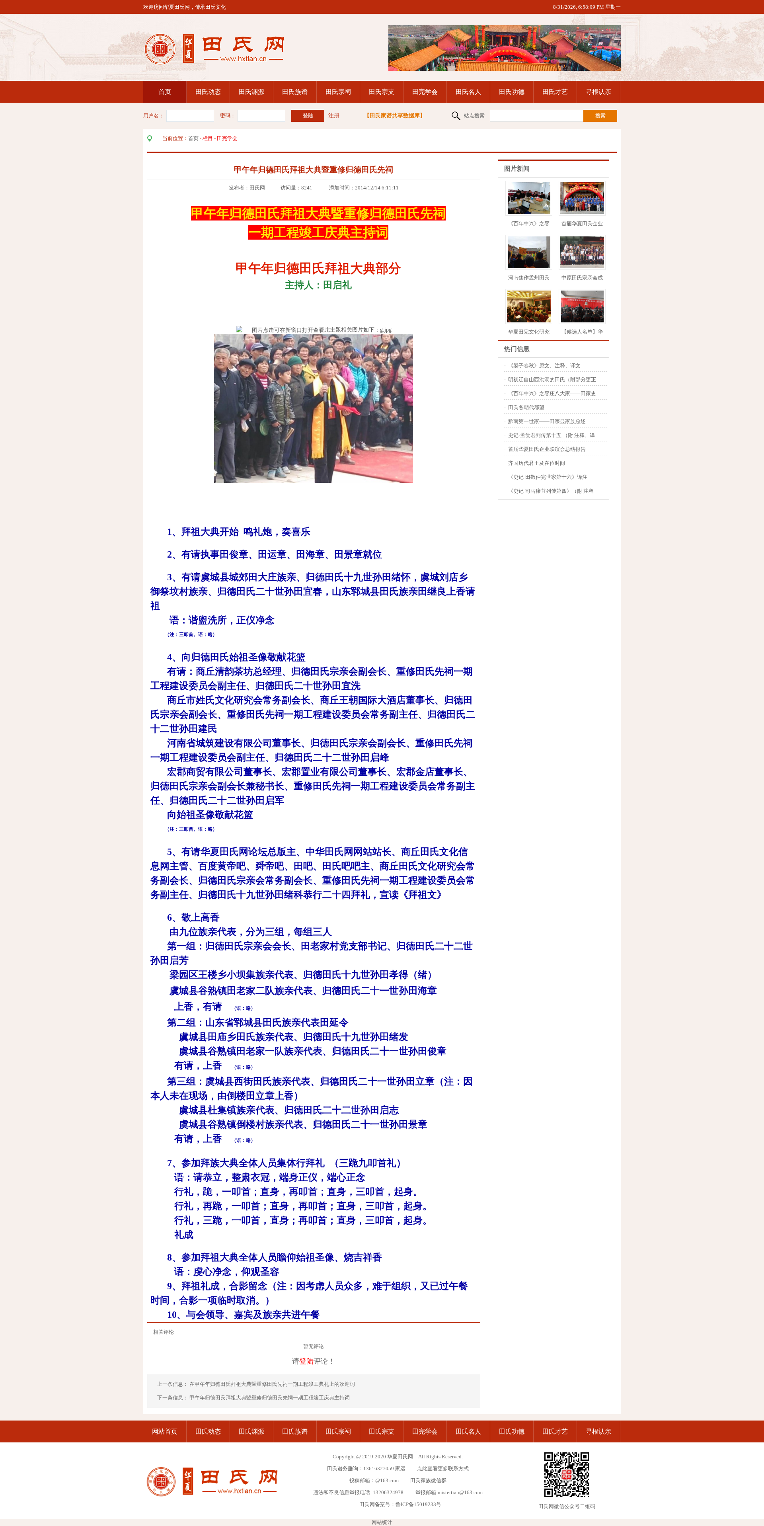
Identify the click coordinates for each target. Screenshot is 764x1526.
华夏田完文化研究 (529, 332)
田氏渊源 (251, 91)
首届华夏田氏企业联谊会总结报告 (547, 449)
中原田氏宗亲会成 (582, 278)
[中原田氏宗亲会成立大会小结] (596, 266)
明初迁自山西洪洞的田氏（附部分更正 (552, 379)
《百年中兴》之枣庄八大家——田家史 (552, 393)
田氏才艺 (555, 91)
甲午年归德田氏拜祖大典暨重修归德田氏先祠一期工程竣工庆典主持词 (269, 1398)
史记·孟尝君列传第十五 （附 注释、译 (551, 435)
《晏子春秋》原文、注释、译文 (544, 366)
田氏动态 (208, 91)
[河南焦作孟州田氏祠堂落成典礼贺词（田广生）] (529, 266)
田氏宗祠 (338, 91)
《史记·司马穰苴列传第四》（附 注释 (551, 491)
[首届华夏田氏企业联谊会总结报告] (584, 212)
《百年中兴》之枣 (529, 223)
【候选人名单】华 (582, 332)
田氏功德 (511, 91)
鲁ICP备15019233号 (418, 1504)
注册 (333, 116)
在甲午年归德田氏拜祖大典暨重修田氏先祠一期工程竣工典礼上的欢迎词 (272, 1384)
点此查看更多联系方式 (443, 1468)
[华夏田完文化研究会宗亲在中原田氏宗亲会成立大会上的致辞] (535, 321)
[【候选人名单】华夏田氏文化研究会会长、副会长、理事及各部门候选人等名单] (582, 321)
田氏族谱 (295, 91)
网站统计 (382, 1522)
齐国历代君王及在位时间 (536, 463)
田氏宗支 (381, 91)
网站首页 (164, 1431)
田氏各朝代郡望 (526, 407)
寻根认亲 (598, 91)
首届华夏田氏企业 (582, 223)
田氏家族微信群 (428, 1480)
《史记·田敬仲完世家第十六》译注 (547, 477)
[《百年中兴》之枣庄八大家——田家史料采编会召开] (529, 212)
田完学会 (425, 91)
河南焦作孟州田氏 (529, 278)
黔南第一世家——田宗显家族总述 (547, 421)
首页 (164, 91)
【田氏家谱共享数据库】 (394, 116)
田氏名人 (468, 91)
